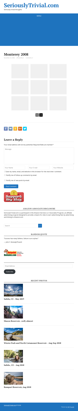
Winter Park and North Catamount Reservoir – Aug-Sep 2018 (32, 343)
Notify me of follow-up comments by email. (21, 175)
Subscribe (9, 272)
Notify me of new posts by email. (17, 180)
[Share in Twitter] (25, 129)
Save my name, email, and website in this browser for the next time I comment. (34, 172)
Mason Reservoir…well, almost (18, 321)
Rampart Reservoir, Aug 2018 (17, 387)
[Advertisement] (39, 32)
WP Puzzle (71, 407)
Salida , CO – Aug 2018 (14, 365)
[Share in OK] (15, 129)
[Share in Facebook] (6, 129)
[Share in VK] (10, 129)
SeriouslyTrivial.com (31, 5)
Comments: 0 (29, 58)
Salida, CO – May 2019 (14, 299)
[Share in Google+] (20, 129)
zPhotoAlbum (20, 58)
